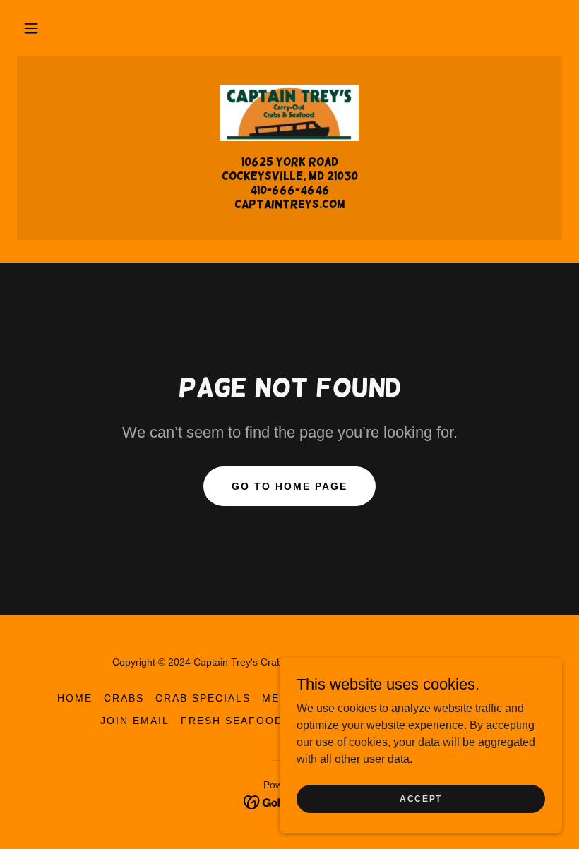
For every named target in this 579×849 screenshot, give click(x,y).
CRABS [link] (124, 698)
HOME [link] (74, 698)
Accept (421, 798)
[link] (289, 113)
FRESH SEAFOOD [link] (232, 720)
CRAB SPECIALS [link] (203, 698)
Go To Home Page (289, 486)
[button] (31, 28)
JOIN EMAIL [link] (134, 720)
